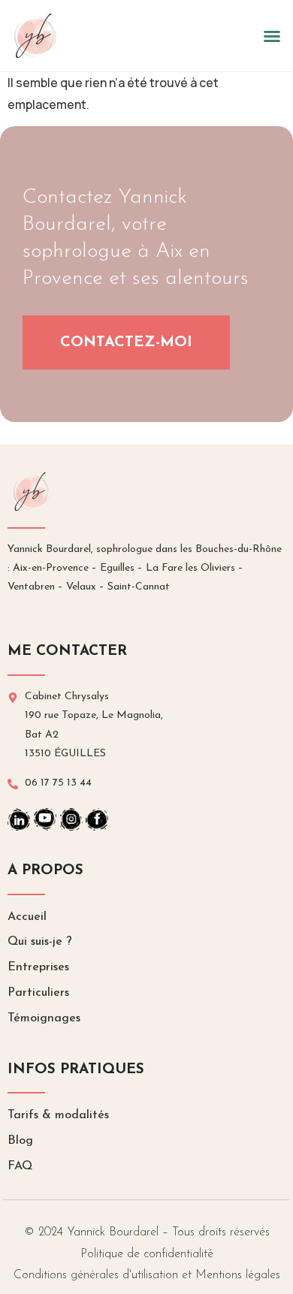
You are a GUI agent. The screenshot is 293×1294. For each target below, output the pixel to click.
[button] (271, 36)
